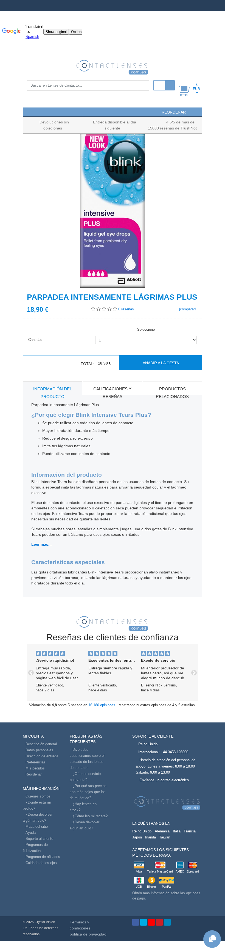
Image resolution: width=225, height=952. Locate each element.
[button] (29, 112)
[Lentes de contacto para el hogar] (112, 67)
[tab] (52, 388)
